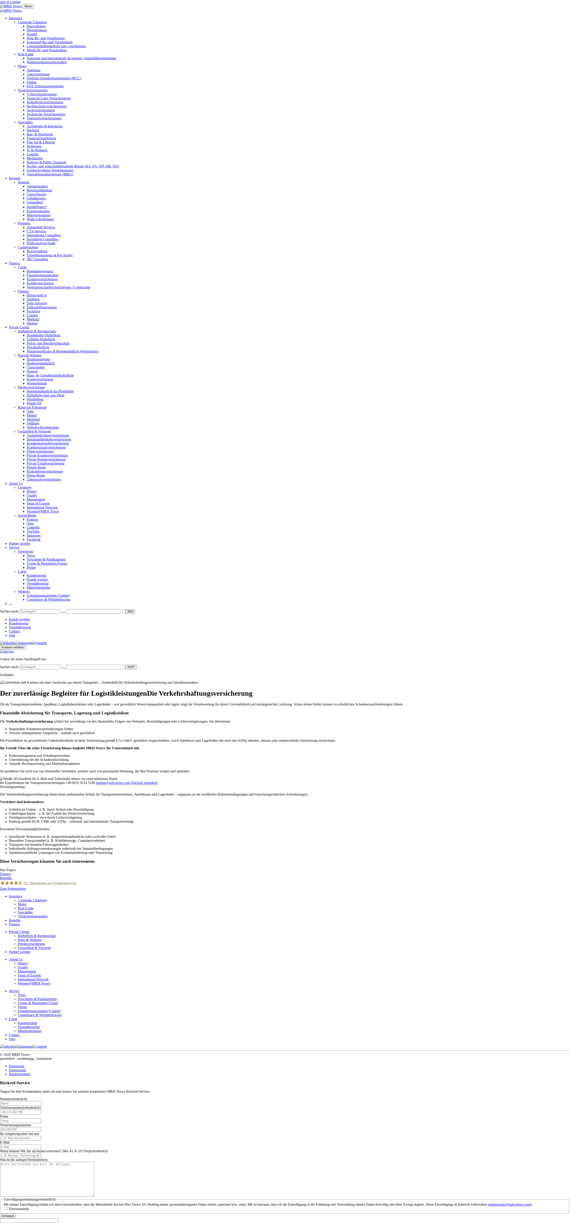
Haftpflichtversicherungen (45, 102)
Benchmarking (37, 251)
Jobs (12, 635)
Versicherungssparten (33, 90)
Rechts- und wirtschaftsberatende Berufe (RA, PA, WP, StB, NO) (73, 166)
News (31, 555)
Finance (14, 263)
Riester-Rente (36, 467)
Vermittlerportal (38, 583)
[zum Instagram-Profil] (23, 643)
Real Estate (26, 54)
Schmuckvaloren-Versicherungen (50, 170)
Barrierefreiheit (19, 1074)
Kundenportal (36, 575)
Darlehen (33, 299)
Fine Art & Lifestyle (41, 142)
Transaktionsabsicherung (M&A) (50, 174)
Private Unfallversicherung (45, 463)
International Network (42, 507)
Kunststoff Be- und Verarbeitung (50, 42)
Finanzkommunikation (42, 275)
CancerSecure (36, 194)
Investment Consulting (42, 239)
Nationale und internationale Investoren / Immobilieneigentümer (71, 58)
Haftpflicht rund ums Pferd (45, 395)
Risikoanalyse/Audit (41, 243)
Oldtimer (33, 423)
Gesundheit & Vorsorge (34, 431)
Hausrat (32, 371)
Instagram (34, 535)
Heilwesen (34, 146)
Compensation (28, 247)
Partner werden (19, 543)
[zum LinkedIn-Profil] (7, 643)
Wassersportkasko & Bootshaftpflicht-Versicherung (62, 351)
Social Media (27, 515)
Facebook (34, 539)
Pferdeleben (35, 399)
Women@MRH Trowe (43, 511)
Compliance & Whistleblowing (48, 599)
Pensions (24, 223)
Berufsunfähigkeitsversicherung (49, 439)
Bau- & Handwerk (40, 134)
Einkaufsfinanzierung (42, 307)
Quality (32, 495)
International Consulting (44, 235)
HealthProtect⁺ (37, 207)
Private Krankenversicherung (47, 455)
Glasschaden (36, 367)
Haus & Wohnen (29, 355)
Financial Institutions (41, 138)
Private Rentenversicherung (46, 459)
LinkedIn (33, 527)
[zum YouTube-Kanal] (39, 643)
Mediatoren (35, 158)
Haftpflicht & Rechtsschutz (37, 331)
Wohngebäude (37, 383)
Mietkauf (33, 319)
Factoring (33, 311)
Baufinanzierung (38, 359)
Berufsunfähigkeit (39, 190)
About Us (16, 483)
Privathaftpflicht (38, 347)
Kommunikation (38, 211)
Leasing (32, 315)
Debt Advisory (37, 303)
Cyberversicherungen (42, 94)
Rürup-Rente (36, 475)
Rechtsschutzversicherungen (47, 106)
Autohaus (33, 70)
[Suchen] (63, 612)
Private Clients (19, 327)
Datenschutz (17, 1070)
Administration (37, 186)
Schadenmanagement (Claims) (48, 595)
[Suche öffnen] (10, 604)
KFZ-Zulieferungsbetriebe (45, 86)
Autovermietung (38, 74)
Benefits (14, 178)
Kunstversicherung (40, 379)
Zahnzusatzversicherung (44, 479)
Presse (31, 567)
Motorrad (33, 419)
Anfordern (8, 1216)
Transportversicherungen (44, 118)
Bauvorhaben (36, 26)
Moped (32, 415)
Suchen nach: (9, 611)
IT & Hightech (37, 150)
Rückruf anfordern (144, 783)
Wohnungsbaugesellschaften (47, 62)
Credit (22, 267)
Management (36, 499)
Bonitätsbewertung (40, 271)
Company (25, 487)
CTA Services (36, 231)
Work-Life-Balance (40, 219)
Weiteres (24, 591)
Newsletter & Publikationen (46, 559)
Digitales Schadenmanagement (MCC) (54, 78)
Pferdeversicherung (31, 387)
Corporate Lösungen (32, 22)
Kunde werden (37, 579)
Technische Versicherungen (46, 114)
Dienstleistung (37, 30)
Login (22, 571)
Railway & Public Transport (46, 162)
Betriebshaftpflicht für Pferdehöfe (50, 391)
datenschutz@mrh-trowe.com (509, 1204)
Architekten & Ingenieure (45, 126)
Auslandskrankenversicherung (48, 435)
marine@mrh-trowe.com (113, 783)
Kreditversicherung (40, 283)
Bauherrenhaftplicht (41, 363)
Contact (14, 631)
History (32, 491)
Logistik (32, 154)
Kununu (32, 519)
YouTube (33, 531)
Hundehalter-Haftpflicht (43, 335)
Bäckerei (33, 130)
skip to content (10, 2)
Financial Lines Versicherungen (49, 98)
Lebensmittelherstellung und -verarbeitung (56, 46)
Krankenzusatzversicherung (46, 447)
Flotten (32, 82)
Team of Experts (38, 503)
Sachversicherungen (41, 110)
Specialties (25, 122)
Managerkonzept (38, 215)
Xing (30, 523)
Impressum (16, 1066)
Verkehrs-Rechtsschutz (43, 427)
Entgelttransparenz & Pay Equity (50, 255)
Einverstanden (19, 1209)
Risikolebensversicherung (45, 471)
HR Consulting (37, 259)
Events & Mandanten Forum (47, 563)
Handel (32, 34)
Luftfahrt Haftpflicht (41, 339)
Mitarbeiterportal (38, 587)
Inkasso (32, 323)
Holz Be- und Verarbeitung (46, 38)
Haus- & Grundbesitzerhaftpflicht (50, 375)
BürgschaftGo (37, 295)
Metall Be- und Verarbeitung (47, 50)
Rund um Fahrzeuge (32, 407)
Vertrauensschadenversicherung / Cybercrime (58, 287)
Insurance (15, 18)
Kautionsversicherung (42, 279)
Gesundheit (35, 202)
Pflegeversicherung (40, 451)
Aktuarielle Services (41, 227)
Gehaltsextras (36, 198)
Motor (22, 66)
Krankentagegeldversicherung (48, 443)
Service (14, 547)
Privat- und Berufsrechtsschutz (48, 343)
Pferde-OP (34, 403)
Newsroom (25, 551)
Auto (30, 411)
